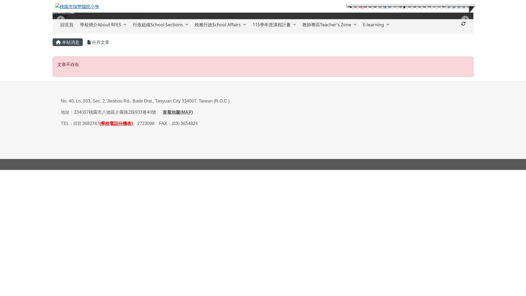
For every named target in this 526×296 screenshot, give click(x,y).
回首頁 (66, 25)
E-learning (373, 25)
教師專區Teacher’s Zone (326, 25)
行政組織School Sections (158, 25)
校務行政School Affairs (218, 25)
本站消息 (70, 42)
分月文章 (100, 42)
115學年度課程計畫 (272, 25)
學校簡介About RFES (100, 25)
